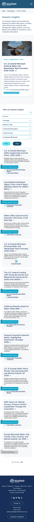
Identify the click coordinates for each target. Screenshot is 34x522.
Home (3, 11)
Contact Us (17, 503)
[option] (17, 68)
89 (22, 462)
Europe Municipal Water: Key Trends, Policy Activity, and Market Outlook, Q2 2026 (16, 436)
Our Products (11, 11)
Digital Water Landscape (14, 234)
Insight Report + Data (16, 59)
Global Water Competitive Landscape (14, 205)
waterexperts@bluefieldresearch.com (17, 511)
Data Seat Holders (13, 173)
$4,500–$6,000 (16, 263)
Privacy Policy (17, 507)
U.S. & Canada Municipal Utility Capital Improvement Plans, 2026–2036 (16, 153)
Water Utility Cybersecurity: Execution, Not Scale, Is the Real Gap (16, 217)
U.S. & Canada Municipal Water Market (17, 90)
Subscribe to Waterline (17, 517)
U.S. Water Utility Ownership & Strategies (16, 325)
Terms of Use (17, 509)
